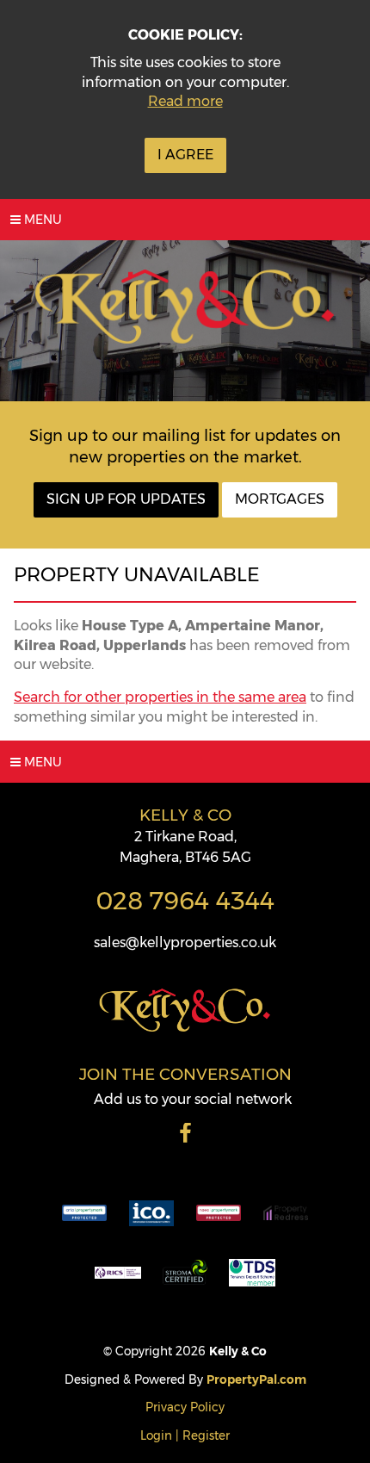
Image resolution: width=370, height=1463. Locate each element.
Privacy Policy (185, 1407)
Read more (185, 101)
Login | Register (185, 1435)
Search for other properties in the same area (160, 697)
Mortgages (279, 499)
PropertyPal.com (256, 1379)
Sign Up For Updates (126, 499)
